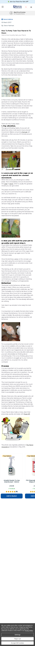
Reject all (17, 639)
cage (5, 184)
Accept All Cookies (17, 643)
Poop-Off (27, 414)
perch (11, 184)
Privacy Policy (29, 630)
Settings (17, 635)
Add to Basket (12, 496)
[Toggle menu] (2, 6)
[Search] (26, 7)
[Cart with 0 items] (31, 7)
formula (24, 132)
